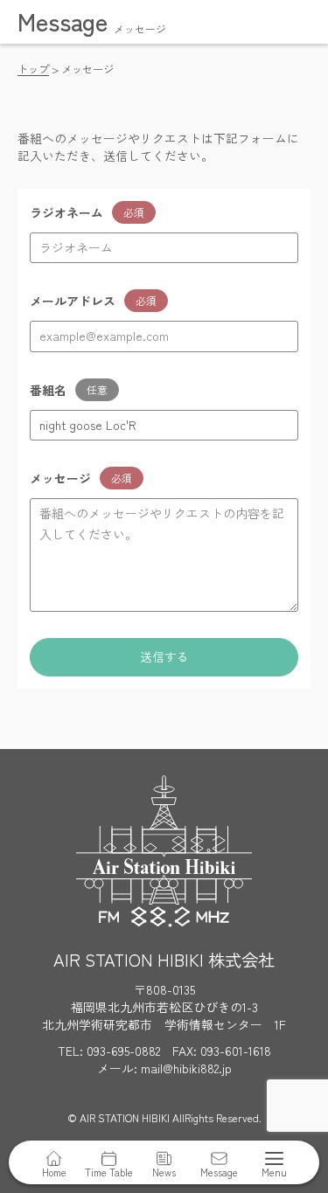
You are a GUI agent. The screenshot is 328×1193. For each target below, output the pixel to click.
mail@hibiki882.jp (186, 1068)
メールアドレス (72, 300)
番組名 (48, 390)
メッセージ (60, 478)
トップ (33, 69)
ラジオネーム (66, 212)
